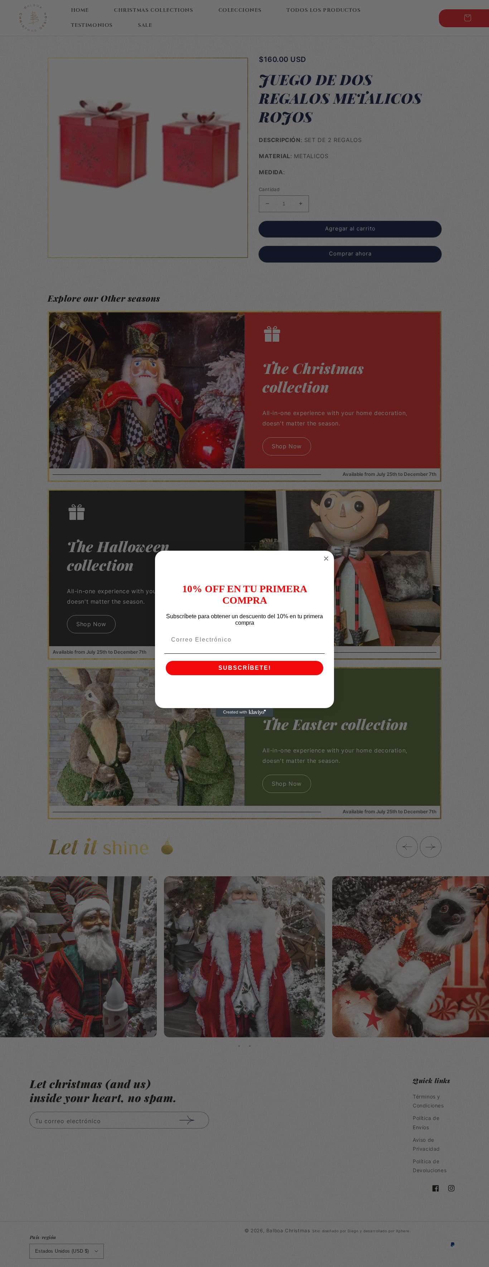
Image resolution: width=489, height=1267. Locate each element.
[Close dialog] (326, 558)
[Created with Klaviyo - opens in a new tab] (244, 712)
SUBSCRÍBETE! (244, 668)
